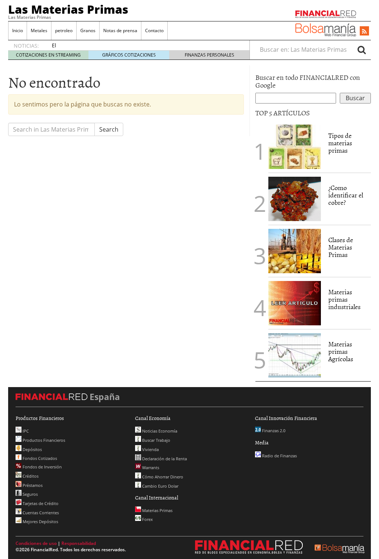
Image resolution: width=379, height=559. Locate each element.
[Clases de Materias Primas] (294, 250)
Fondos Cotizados (39, 458)
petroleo (64, 30)
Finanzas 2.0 (273, 430)
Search (108, 129)
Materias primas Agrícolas (340, 351)
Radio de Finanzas (279, 455)
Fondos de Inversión (41, 467)
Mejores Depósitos (39, 521)
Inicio (17, 30)
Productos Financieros (43, 440)
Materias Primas (156, 510)
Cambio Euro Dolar (159, 486)
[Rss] (364, 31)
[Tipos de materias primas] (294, 146)
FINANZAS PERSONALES (209, 55)
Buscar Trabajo (155, 440)
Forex (147, 519)
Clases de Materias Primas (340, 247)
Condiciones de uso (36, 543)
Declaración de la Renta (164, 458)
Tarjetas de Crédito (39, 503)
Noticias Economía (159, 431)
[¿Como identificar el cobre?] (294, 198)
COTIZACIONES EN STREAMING (48, 55)
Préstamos (32, 485)
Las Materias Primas (68, 9)
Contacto (154, 30)
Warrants (150, 467)
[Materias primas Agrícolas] (294, 354)
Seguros (29, 494)
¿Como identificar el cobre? (345, 195)
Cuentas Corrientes (40, 512)
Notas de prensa (120, 30)
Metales (39, 30)
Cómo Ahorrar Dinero (162, 477)
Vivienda (150, 449)
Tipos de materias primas (340, 143)
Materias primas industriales (344, 299)
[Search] (361, 49)
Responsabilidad (78, 543)
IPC (25, 431)
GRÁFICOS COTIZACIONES (129, 55)
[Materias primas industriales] (294, 302)
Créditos (29, 476)
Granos (87, 30)
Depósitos (31, 449)
